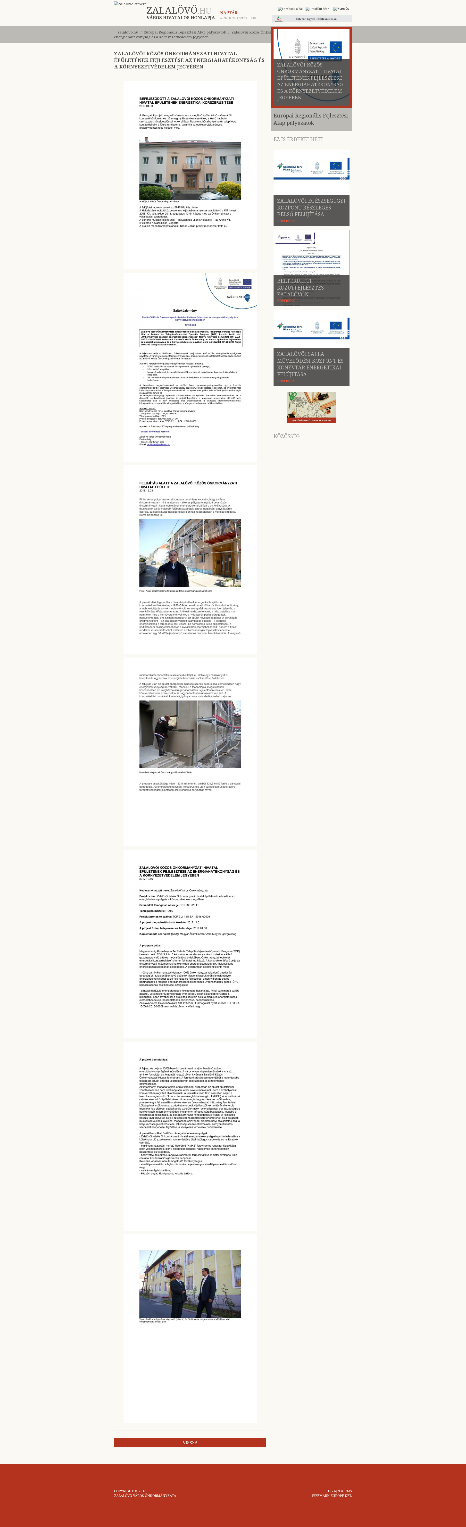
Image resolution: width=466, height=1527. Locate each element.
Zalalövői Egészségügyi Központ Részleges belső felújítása (311, 207)
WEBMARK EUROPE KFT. (332, 1495)
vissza (190, 1442)
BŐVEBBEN (286, 220)
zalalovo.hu (127, 32)
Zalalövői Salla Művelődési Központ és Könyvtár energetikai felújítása (310, 364)
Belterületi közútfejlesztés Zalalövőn (300, 287)
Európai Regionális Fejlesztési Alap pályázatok (185, 32)
